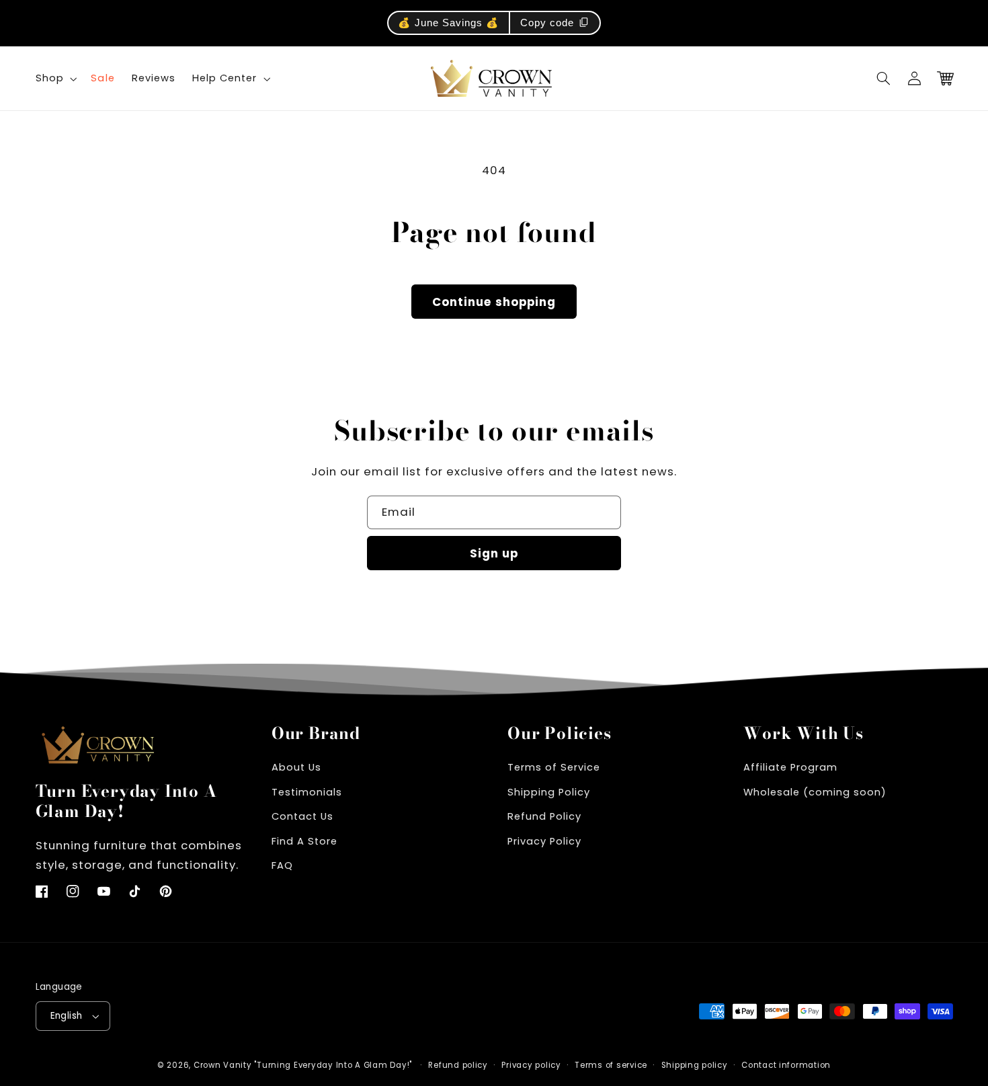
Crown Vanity (223, 1065)
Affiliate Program (790, 767)
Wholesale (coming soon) (815, 792)
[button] (883, 78)
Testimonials (307, 792)
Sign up (494, 553)
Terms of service (611, 1065)
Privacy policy (531, 1065)
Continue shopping (494, 302)
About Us (296, 767)
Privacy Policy (544, 841)
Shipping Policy (548, 792)
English (66, 1015)
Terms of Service (553, 767)
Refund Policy (544, 816)
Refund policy (458, 1065)
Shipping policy (694, 1065)
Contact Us (302, 816)
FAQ (282, 865)
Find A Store (304, 841)
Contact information (786, 1065)
